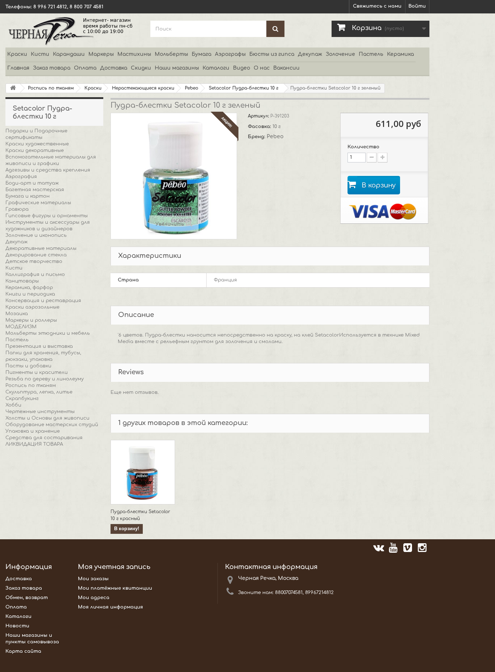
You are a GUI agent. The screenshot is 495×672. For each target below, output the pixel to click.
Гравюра (17, 209)
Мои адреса (93, 597)
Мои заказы (93, 578)
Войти (417, 6)
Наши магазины (177, 68)
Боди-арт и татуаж (32, 183)
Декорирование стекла (36, 254)
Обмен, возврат (26, 597)
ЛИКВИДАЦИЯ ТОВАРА (34, 444)
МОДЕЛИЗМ (21, 326)
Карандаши (69, 54)
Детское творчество (33, 261)
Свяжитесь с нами (377, 6)
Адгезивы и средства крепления (47, 170)
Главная (18, 68)
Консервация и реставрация (43, 300)
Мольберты (171, 54)
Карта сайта (23, 651)
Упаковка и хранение (32, 431)
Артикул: (259, 116)
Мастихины (134, 54)
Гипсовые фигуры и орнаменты (46, 215)
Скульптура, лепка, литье (38, 392)
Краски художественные (37, 144)
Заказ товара (51, 68)
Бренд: (257, 136)
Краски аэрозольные (32, 307)
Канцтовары (22, 281)
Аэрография (21, 176)
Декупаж (310, 54)
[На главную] (13, 88)
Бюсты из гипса (271, 54)
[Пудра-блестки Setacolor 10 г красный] (143, 472)
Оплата (85, 68)
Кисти (40, 54)
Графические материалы (38, 202)
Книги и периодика (30, 294)
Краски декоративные (34, 150)
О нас (262, 68)
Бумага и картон (27, 196)
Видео (241, 68)
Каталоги (216, 68)
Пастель (371, 54)
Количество (363, 146)
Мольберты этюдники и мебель (47, 333)
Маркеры (101, 54)
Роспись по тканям (30, 385)
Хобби (13, 405)
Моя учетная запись (114, 566)
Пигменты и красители (36, 372)
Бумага (201, 54)
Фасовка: (260, 126)
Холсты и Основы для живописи (47, 418)
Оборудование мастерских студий (51, 424)
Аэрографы (230, 54)
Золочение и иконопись (36, 235)
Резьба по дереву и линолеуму (44, 379)
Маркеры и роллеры (31, 320)
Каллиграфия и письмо (35, 274)
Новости (17, 625)
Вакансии (286, 68)
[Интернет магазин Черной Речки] (72, 30)
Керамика (400, 54)
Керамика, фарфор (29, 287)
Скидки (141, 68)
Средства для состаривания (44, 437)
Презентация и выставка (39, 346)
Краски (17, 54)
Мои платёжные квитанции (115, 588)
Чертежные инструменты (40, 411)
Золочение (340, 54)
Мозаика (16, 313)
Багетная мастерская (34, 189)
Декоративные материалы (40, 248)
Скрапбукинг (22, 398)
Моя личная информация (110, 607)
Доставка (113, 68)
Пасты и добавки (28, 365)
